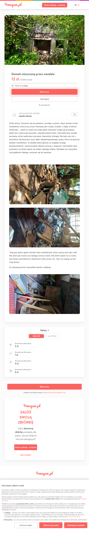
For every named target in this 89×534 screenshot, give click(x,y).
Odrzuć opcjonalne (51, 525)
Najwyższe (52, 336)
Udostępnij (44, 99)
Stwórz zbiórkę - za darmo (54, 5)
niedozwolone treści (49, 393)
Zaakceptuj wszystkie (75, 525)
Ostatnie (36, 336)
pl (76, 5)
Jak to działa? (25, 455)
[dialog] (44, 507)
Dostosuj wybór (26, 525)
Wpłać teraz (44, 92)
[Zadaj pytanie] (75, 114)
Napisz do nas (61, 393)
